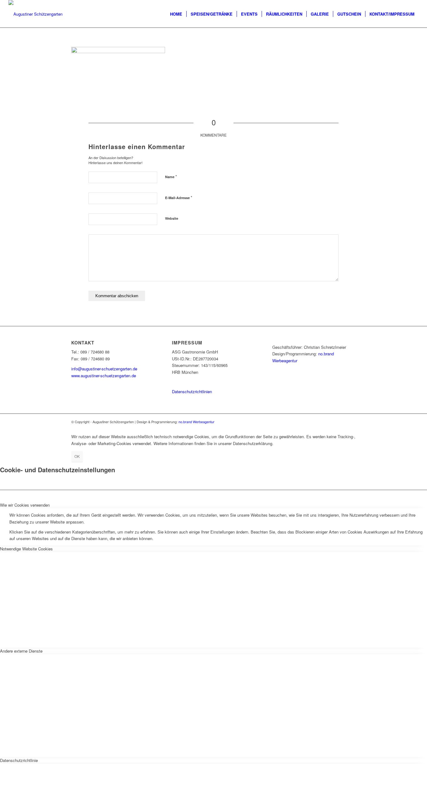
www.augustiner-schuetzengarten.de (103, 375)
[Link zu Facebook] (351, 421)
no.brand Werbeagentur (196, 421)
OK (77, 456)
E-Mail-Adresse (178, 197)
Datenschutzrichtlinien (192, 391)
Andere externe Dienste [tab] (21, 651)
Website (171, 218)
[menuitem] (176, 14)
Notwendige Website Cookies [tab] (26, 549)
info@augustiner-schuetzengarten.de (104, 369)
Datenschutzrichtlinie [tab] (19, 760)
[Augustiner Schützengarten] (35, 14)
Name (171, 176)
